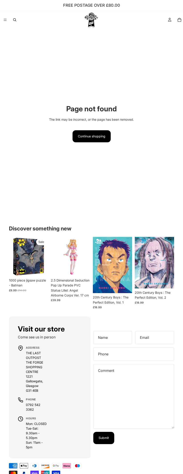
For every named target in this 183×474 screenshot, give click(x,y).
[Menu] (5, 20)
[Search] (15, 20)
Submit (104, 438)
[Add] (41, 269)
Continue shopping (91, 136)
